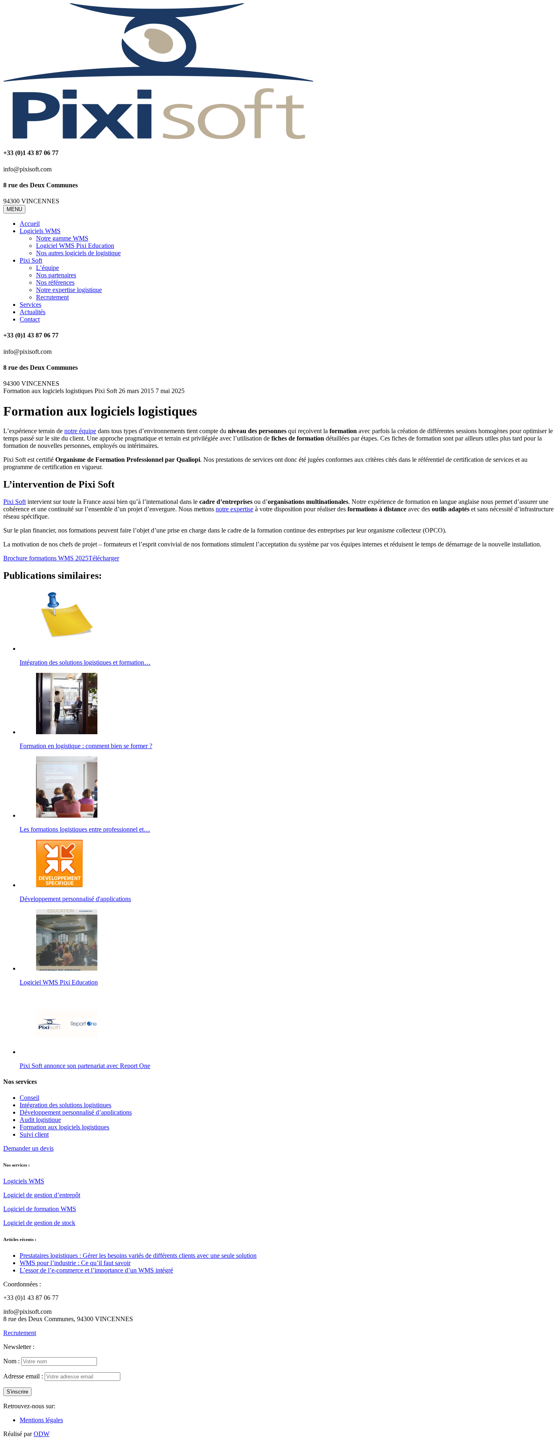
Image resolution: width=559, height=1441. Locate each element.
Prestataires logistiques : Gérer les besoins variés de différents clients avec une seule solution (138, 1255)
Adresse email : (23, 1376)
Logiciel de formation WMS (39, 1208)
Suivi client (34, 1134)
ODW (42, 1433)
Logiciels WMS (40, 230)
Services (30, 304)
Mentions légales (41, 1419)
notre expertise (234, 509)
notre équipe (80, 430)
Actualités (32, 311)
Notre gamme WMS (62, 238)
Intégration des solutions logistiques (65, 1105)
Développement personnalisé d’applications (76, 1112)
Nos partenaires (56, 275)
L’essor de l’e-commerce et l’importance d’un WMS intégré (96, 1270)
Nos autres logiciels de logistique (78, 253)
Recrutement (52, 297)
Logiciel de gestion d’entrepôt (41, 1194)
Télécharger (103, 558)
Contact (30, 319)
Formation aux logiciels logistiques (64, 1127)
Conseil (29, 1097)
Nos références (55, 282)
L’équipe (47, 267)
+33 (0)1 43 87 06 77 (31, 1297)
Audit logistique (40, 1119)
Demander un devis (28, 1148)
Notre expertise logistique (69, 289)
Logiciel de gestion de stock (39, 1222)
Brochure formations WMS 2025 (45, 558)
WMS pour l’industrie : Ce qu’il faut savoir (75, 1262)
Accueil (30, 223)
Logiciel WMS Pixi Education (75, 245)
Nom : (11, 1361)
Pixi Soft (31, 260)
